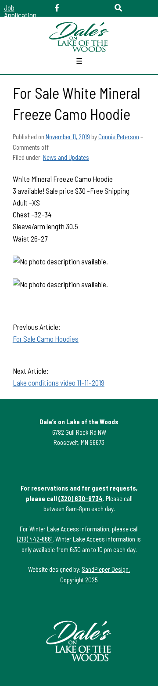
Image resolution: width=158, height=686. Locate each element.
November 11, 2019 (68, 137)
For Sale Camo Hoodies (46, 338)
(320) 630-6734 (80, 498)
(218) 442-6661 (35, 539)
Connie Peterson (118, 137)
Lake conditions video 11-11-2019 (58, 382)
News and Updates (66, 157)
